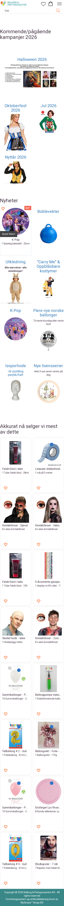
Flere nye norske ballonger (48, 312)
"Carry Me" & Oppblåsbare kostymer (48, 266)
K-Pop (15, 310)
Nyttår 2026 (15, 157)
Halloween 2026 (32, 59)
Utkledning (15, 261)
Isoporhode (15, 365)
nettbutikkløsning (39, 899)
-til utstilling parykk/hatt (15, 373)
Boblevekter (48, 211)
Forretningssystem (16, 899)
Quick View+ (8, 234)
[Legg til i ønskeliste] (3, 208)
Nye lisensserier (48, 365)
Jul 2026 (48, 105)
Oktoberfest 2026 (15, 108)
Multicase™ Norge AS (32, 902)
